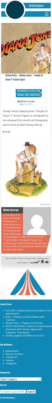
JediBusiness (12, 350)
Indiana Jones (42, 258)
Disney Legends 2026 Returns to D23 (25, 335)
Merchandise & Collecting (28, 91)
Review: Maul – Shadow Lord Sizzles (24, 322)
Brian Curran (28, 101)
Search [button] (31, 391)
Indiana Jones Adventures (28, 95)
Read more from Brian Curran (34, 252)
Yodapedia (11, 363)
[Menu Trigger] (46, 14)
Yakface (10, 360)
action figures (23, 262)
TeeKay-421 (12, 357)
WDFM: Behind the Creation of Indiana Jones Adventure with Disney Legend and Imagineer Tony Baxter (29, 329)
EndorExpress (36, 6)
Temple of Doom (17, 258)
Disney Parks (30, 258)
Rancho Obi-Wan (14, 354)
